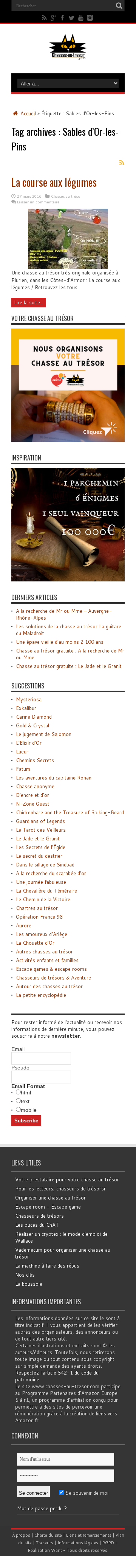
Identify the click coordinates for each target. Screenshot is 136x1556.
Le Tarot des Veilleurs (41, 829)
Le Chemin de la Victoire (43, 899)
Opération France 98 (39, 916)
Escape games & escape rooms (51, 969)
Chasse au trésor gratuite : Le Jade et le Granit (69, 666)
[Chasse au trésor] (68, 54)
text (25, 1101)
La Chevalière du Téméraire (46, 890)
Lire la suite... (28, 302)
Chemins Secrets (35, 760)
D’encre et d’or (32, 795)
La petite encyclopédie (41, 995)
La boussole (28, 1283)
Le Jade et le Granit (38, 838)
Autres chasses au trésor (44, 951)
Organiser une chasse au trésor (50, 1197)
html (26, 1093)
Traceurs (44, 1543)
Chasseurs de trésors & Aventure (53, 977)
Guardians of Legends (40, 821)
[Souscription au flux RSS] (122, 163)
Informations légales (77, 1543)
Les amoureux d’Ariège (41, 934)
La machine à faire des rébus (47, 1265)
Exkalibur (26, 708)
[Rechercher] (119, 5)
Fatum (23, 769)
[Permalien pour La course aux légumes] (68, 267)
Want (56, 1550)
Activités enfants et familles (47, 960)
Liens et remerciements (88, 1535)
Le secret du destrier (39, 855)
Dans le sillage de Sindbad (45, 864)
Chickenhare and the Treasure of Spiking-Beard (70, 812)
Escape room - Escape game (48, 1206)
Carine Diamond (34, 716)
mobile (29, 1110)
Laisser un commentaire (38, 202)
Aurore (23, 925)
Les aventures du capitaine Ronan (53, 777)
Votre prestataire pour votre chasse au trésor (67, 1179)
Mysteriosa (29, 699)
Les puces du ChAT (37, 1224)
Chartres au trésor (37, 908)
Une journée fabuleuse (41, 882)
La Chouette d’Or (35, 942)
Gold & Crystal (32, 725)
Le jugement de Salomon (43, 734)
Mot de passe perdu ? (42, 1508)
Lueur (22, 751)
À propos (21, 1535)
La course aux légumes (54, 182)
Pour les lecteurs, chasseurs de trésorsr (60, 1188)
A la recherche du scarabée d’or (51, 873)
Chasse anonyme (35, 786)
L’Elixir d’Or (29, 742)
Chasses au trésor (66, 196)
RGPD (108, 1543)
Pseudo (20, 1068)
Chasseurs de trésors (39, 1215)
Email (18, 1049)
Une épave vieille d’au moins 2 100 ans (60, 642)
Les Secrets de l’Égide (40, 847)
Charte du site (48, 1535)
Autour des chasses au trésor (49, 986)
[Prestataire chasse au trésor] (68, 440)
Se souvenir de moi (86, 1492)
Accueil (27, 113)
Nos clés (25, 1274)
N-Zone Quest (32, 803)
